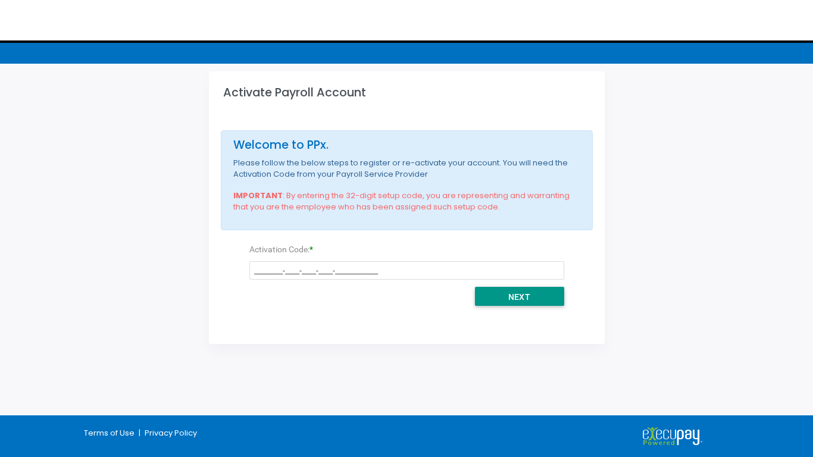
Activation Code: (279, 249)
